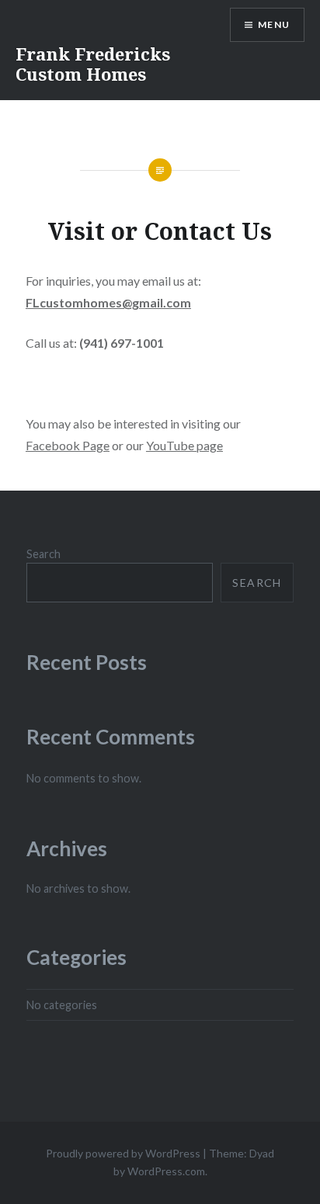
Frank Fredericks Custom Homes (93, 63)
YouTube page (184, 445)
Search (43, 553)
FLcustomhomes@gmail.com (108, 302)
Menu (274, 24)
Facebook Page (68, 445)
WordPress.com (166, 1171)
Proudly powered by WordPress (123, 1153)
